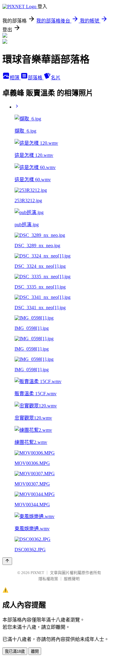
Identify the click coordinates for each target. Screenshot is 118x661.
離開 (35, 651)
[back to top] (7, 561)
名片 (56, 77)
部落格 (36, 77)
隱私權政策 (48, 578)
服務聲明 (72, 578)
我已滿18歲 (15, 651)
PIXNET (37, 572)
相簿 (15, 77)
